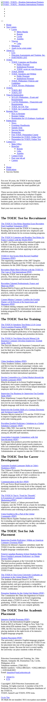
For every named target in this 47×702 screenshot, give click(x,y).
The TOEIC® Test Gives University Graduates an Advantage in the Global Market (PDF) (21, 576)
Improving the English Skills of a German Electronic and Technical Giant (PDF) (22, 410)
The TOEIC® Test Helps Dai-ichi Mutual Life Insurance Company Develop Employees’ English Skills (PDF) (21, 340)
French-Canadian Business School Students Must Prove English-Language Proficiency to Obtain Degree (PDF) (21, 556)
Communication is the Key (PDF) (15, 482)
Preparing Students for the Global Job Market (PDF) (22, 593)
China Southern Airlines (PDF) (14, 361)
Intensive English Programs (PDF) (15, 619)
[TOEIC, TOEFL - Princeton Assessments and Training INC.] (22, 3)
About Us (10, 677)
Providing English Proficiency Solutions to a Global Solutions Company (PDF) (22, 424)
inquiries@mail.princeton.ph (18, 672)
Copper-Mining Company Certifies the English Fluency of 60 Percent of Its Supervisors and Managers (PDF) (20, 301)
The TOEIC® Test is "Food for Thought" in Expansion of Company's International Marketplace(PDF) (18, 497)
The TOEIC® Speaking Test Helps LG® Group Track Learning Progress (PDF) (21, 326)
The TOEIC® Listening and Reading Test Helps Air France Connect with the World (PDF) (22, 238)
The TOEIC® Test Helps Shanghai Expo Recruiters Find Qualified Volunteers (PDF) (22, 225)
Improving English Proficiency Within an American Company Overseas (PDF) (22, 541)
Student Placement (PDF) (11, 638)
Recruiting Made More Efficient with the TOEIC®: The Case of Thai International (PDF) (22, 271)
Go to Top (5, 697)
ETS (8, 679)
